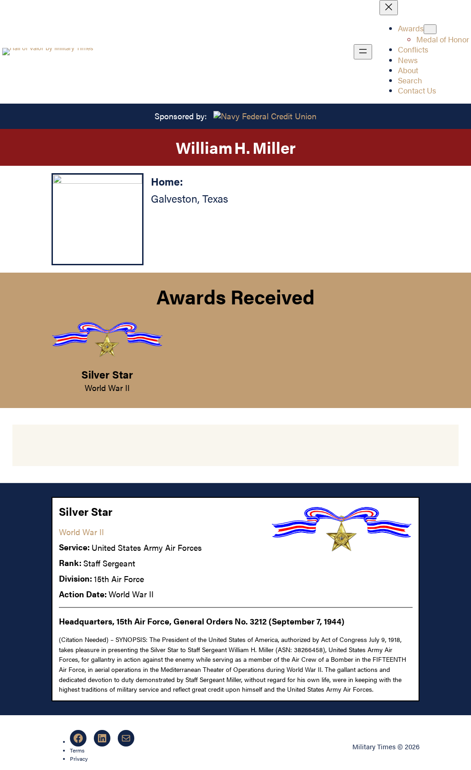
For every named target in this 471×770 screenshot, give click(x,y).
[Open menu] (363, 51)
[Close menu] (388, 7)
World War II (107, 387)
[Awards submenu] (430, 29)
